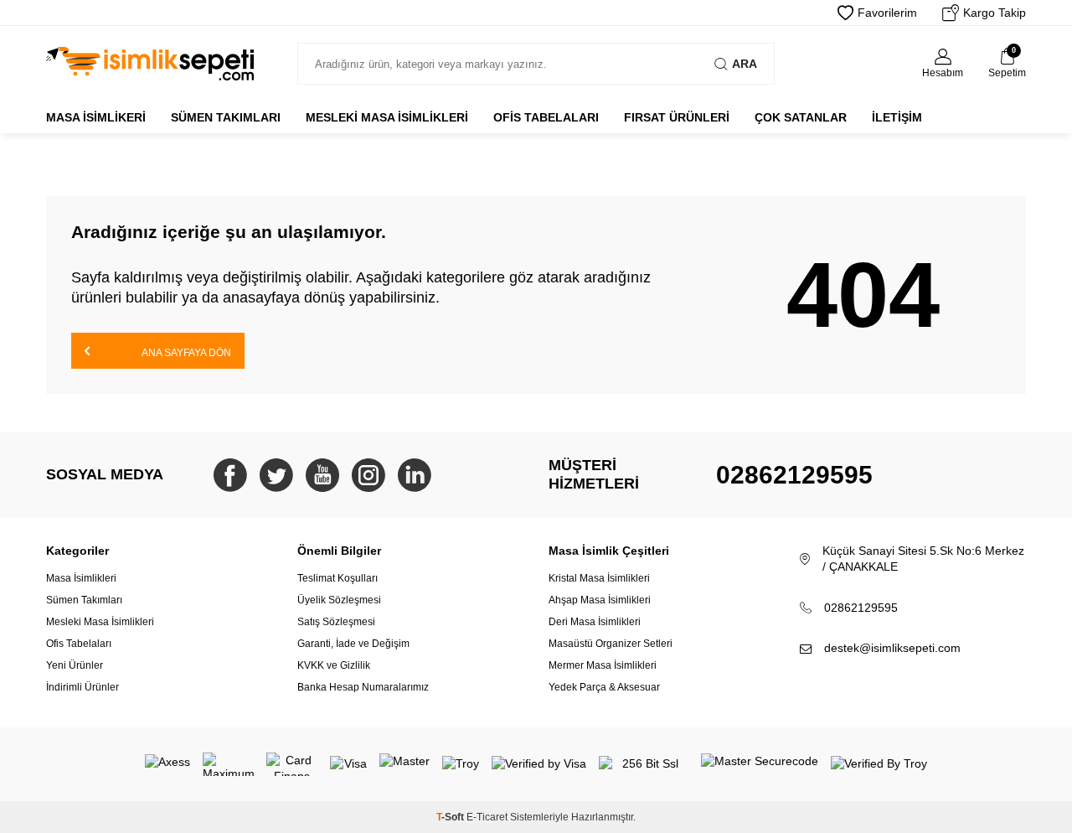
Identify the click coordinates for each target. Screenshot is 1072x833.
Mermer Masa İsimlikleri (603, 665)
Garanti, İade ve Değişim (353, 643)
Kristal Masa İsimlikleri (599, 578)
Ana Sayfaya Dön (185, 353)
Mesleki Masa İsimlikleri (387, 117)
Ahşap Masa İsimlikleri (600, 600)
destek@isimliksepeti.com (892, 647)
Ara (744, 63)
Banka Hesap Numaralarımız (363, 687)
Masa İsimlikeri (96, 117)
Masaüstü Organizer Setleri (611, 643)
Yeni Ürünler (74, 665)
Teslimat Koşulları (337, 578)
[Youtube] (322, 475)
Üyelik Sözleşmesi (339, 600)
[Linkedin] (414, 475)
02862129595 (794, 475)
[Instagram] (368, 475)
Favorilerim (887, 12)
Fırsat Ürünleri (676, 117)
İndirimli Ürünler (82, 687)
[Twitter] (276, 475)
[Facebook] (230, 475)
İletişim (897, 117)
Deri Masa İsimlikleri (595, 622)
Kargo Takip (994, 12)
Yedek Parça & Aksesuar (604, 687)
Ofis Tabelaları (546, 117)
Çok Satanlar (801, 117)
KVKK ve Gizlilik (333, 665)
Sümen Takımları (226, 117)
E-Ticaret (487, 817)
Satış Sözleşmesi (336, 622)
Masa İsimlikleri (81, 578)
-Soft (451, 817)
